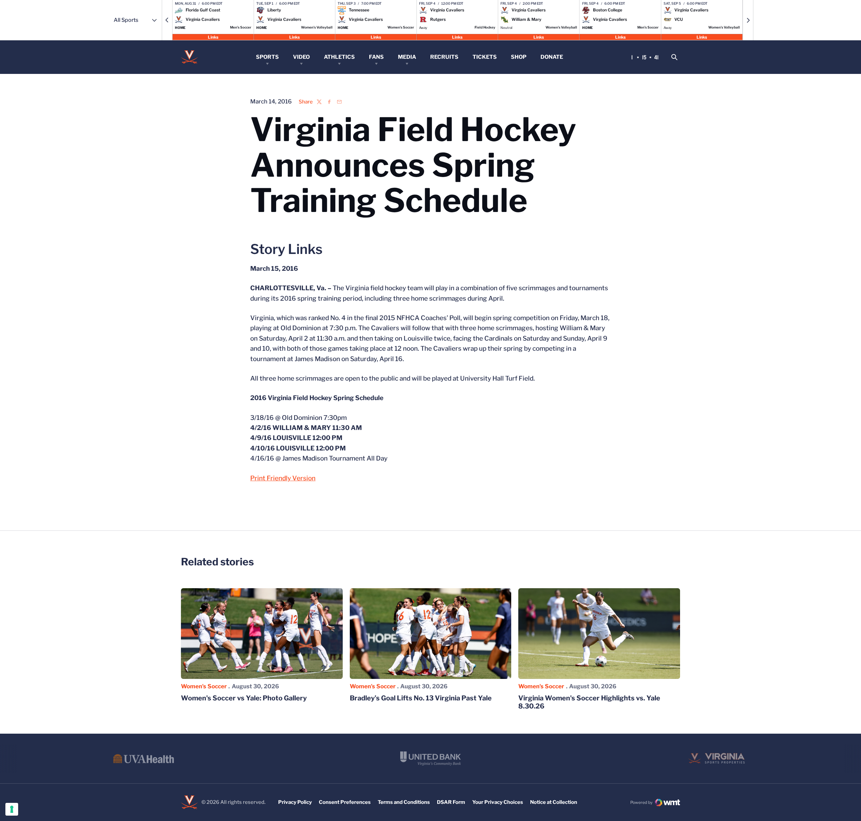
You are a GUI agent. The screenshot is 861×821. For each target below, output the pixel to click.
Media (407, 57)
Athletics (339, 57)
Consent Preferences (345, 802)
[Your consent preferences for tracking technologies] (11, 809)
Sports (267, 57)
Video (301, 57)
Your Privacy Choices (497, 802)
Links (213, 36)
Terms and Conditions (404, 802)
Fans (376, 57)
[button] (167, 20)
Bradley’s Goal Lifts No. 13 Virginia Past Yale (421, 698)
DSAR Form (451, 802)
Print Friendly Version (282, 478)
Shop (518, 57)
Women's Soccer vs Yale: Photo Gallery (244, 698)
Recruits (444, 57)
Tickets (485, 57)
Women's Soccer (204, 686)
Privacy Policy (295, 802)
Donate (551, 57)
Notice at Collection (553, 802)
